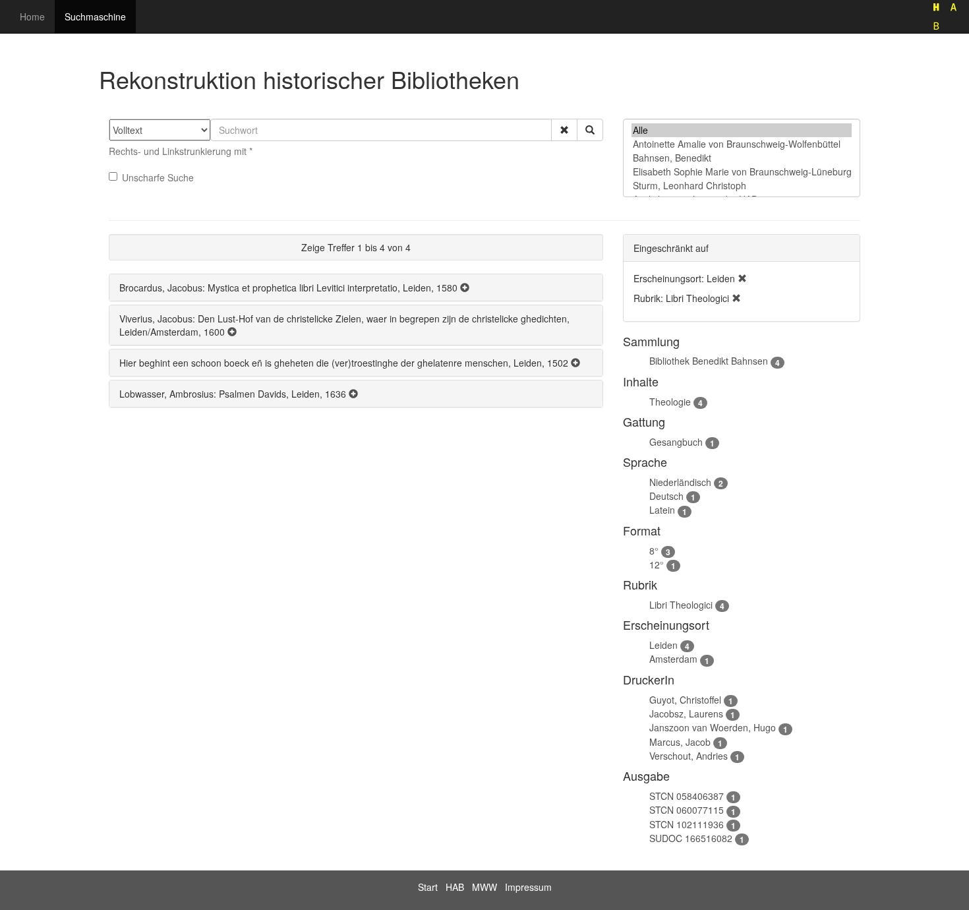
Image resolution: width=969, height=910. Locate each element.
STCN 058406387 (686, 796)
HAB (455, 887)
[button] (564, 130)
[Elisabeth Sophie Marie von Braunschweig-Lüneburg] (741, 172)
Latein (662, 509)
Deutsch (666, 495)
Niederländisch (680, 482)
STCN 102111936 (686, 824)
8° (654, 550)
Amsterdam (673, 658)
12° (656, 564)
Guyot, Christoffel (685, 699)
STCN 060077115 (686, 809)
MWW (484, 887)
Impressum (528, 887)
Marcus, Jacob (680, 741)
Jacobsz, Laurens (686, 713)
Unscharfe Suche (158, 177)
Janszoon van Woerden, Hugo (712, 727)
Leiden (663, 645)
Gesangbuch (676, 441)
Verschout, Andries (688, 755)
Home (32, 16)
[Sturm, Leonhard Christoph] (741, 186)
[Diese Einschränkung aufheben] (742, 278)
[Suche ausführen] (590, 130)
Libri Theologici (681, 604)
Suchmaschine (95, 16)
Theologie (670, 401)
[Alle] (741, 130)
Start (428, 887)
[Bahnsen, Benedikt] (741, 158)
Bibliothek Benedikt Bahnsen (708, 360)
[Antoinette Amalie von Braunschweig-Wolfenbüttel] (741, 144)
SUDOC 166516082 (690, 838)
